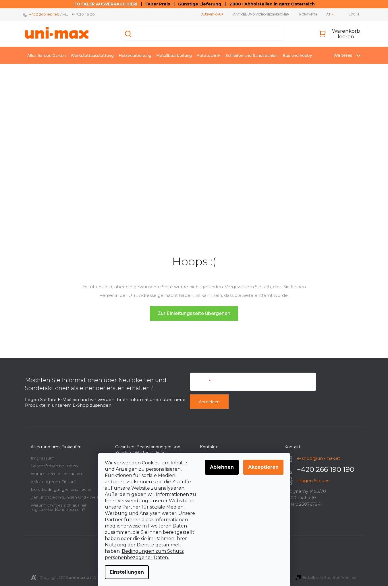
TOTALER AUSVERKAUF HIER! (105, 4)
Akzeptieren (263, 467)
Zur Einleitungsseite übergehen (194, 313)
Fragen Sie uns (313, 480)
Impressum (42, 458)
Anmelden (209, 401)
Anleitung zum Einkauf (53, 481)
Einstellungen (127, 572)
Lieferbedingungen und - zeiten (62, 489)
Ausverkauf (212, 14)
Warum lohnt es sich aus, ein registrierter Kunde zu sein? (59, 507)
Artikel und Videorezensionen (261, 14)
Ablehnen (222, 467)
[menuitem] (46, 55)
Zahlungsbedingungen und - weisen (67, 497)
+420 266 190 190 (44, 14)
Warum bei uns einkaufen (56, 473)
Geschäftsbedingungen (54, 465)
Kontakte (308, 14)
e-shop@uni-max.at (318, 458)
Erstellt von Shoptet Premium (330, 577)
